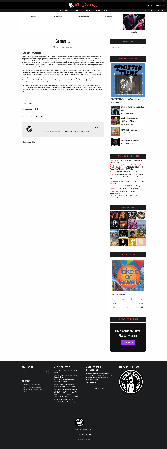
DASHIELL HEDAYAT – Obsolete (128, 171)
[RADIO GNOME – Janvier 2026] (115, 142)
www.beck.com (80, 80)
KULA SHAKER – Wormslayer (129, 130)
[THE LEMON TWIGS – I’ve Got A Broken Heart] (115, 110)
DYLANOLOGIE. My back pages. (130, 186)
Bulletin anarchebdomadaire (83, 16)
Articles (87, 11)
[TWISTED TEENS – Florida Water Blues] (128, 80)
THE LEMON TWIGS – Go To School (66, 396)
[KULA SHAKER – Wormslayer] (115, 131)
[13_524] (134, 22)
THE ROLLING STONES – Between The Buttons (125, 197)
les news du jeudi (108, 16)
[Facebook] (163, 0)
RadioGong (43, 67)
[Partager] (31, 116)
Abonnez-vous (99, 388)
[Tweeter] (36, 116)
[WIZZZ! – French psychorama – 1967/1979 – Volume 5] (115, 120)
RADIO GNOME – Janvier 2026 (130, 140)
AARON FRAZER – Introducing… (65, 402)
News (62, 47)
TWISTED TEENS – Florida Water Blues (125, 99)
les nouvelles (33, 16)
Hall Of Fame (128, 208)
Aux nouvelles (134, 32)
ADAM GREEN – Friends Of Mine (65, 389)
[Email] (42, 116)
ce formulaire (37, 384)
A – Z (105, 11)
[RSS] (151, 10)
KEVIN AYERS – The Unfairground (128, 188)
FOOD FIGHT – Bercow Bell (63, 399)
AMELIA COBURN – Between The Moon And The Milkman (65, 393)
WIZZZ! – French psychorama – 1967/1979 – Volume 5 (64, 380)
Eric (57, 47)
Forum (98, 11)
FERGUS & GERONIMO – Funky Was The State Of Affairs (127, 168)
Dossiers (76, 11)
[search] (144, 47)
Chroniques (64, 11)
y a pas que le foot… (58, 16)
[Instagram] (79, 434)
